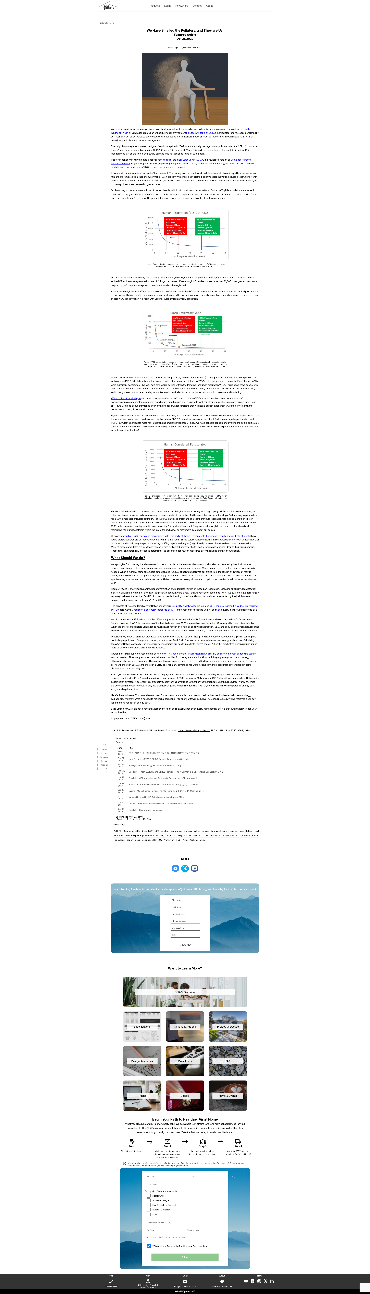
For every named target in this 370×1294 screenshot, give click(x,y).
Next (149, 819)
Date (119, 747)
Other (155, 1214)
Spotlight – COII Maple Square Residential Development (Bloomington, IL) (163, 778)
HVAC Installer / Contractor (165, 1205)
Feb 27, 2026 (121, 759)
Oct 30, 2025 (121, 797)
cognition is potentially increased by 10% (154, 609)
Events (104, 753)
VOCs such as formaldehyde (126, 398)
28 (144, 819)
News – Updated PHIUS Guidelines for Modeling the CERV (156, 797)
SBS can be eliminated (222, 606)
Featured (104, 757)
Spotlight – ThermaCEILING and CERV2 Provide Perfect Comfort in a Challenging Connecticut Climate (177, 772)
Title (130, 747)
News (104, 749)
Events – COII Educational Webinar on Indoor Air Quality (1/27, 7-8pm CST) (164, 784)
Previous (121, 819)
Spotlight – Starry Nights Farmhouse (146, 810)
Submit (185, 1257)
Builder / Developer (161, 1209)
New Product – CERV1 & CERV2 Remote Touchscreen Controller (159, 759)
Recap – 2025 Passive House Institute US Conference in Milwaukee (161, 803)
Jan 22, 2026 (121, 772)
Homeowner (158, 1196)
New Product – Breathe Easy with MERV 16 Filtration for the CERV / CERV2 (164, 753)
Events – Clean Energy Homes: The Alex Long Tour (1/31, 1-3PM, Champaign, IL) (166, 791)
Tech (104, 769)
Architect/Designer (161, 1200)
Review (104, 761)
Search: (119, 742)
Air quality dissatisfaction (185, 606)
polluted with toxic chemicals (201, 132)
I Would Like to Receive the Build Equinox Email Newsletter (180, 1246)
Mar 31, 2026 (121, 752)
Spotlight (104, 765)
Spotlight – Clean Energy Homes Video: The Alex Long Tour (157, 765)
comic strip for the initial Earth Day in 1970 (179, 159)
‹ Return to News (106, 23)
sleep (219, 609)
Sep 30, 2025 (121, 810)
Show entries (126, 738)
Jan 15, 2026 (121, 778)
